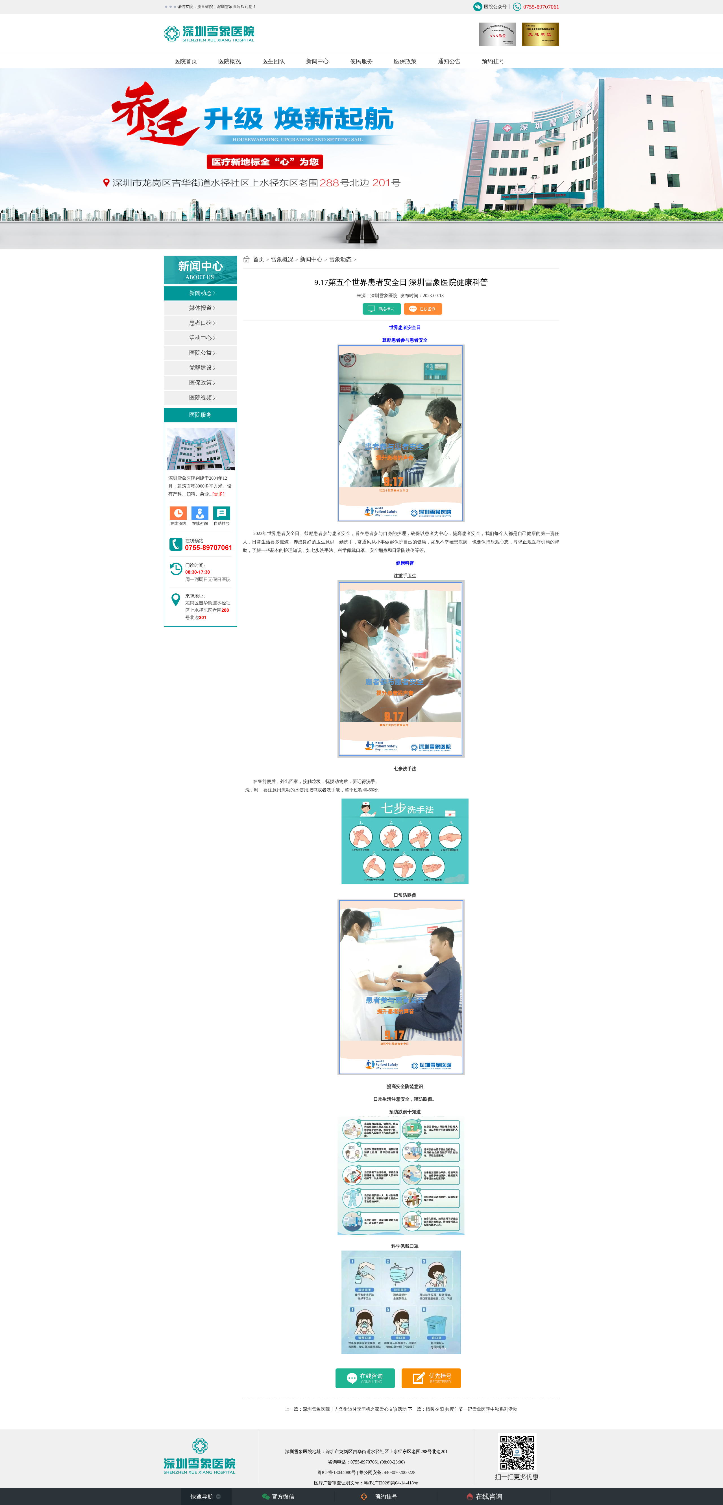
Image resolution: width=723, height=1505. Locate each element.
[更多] (218, 494)
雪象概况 (282, 259)
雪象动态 (340, 259)
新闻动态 (200, 293)
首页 (258, 259)
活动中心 (200, 338)
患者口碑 (200, 323)
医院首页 (186, 61)
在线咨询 (489, 1496)
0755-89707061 (541, 7)
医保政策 (405, 61)
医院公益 (200, 353)
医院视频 (200, 397)
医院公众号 (495, 6)
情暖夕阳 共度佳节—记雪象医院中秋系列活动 (471, 1409)
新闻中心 (311, 259)
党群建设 (200, 368)
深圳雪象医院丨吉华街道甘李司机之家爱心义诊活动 (355, 1409)
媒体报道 (200, 308)
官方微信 (283, 1496)
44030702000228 (399, 1472)
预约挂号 (493, 61)
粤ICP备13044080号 (336, 1472)
